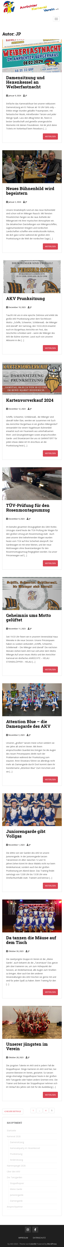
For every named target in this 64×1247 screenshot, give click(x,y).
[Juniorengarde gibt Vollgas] (32, 809)
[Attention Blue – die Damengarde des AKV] (32, 699)
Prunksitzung (16, 1153)
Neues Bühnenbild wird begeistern (30, 191)
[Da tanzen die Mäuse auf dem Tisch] (32, 915)
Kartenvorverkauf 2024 (29, 400)
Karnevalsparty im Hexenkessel (25, 1148)
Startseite (11, 1130)
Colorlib (32, 1244)
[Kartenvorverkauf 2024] (32, 378)
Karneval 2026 (14, 1136)
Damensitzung (17, 1142)
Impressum (23, 1237)
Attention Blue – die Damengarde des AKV (28, 724)
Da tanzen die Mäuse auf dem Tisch (31, 940)
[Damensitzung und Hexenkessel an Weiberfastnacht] (32, 55)
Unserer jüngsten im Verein (27, 1046)
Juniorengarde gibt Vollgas (25, 834)
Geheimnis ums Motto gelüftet (28, 618)
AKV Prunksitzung (25, 298)
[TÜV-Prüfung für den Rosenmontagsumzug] (32, 483)
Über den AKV (13, 1171)
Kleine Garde (16, 1189)
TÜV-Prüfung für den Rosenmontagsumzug (28, 508)
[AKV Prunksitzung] (32, 276)
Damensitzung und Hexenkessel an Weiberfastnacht (25, 82)
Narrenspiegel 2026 (16, 1165)
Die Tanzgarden (14, 1177)
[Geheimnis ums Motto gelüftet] (32, 593)
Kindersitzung (16, 1159)
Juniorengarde (16, 1195)
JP (26, 95)
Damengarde (16, 1200)
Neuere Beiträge (13, 1111)
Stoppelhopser (17, 1183)
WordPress (52, 1244)
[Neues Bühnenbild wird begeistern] (32, 166)
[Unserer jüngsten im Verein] (32, 1022)
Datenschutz (39, 1237)
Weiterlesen (50, 136)
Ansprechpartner (15, 1206)
